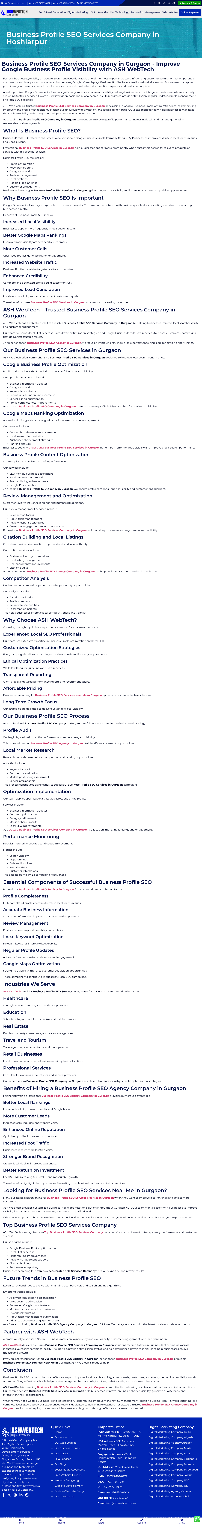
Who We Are (170, 12)
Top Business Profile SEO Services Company (73, 1232)
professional (64, 447)
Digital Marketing (77, 12)
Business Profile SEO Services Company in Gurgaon (70, 105)
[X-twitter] (159, 3)
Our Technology (119, 12)
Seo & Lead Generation (52, 12)
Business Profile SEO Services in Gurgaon (46, 147)
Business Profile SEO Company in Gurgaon (47, 406)
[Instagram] (164, 3)
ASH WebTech (12, 991)
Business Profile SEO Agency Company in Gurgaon (61, 571)
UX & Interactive (98, 12)
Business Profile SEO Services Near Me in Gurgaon (68, 695)
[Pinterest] (173, 3)
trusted (48, 829)
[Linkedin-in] (169, 3)
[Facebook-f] (154, 3)
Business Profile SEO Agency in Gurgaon (54, 342)
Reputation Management (146, 12)
